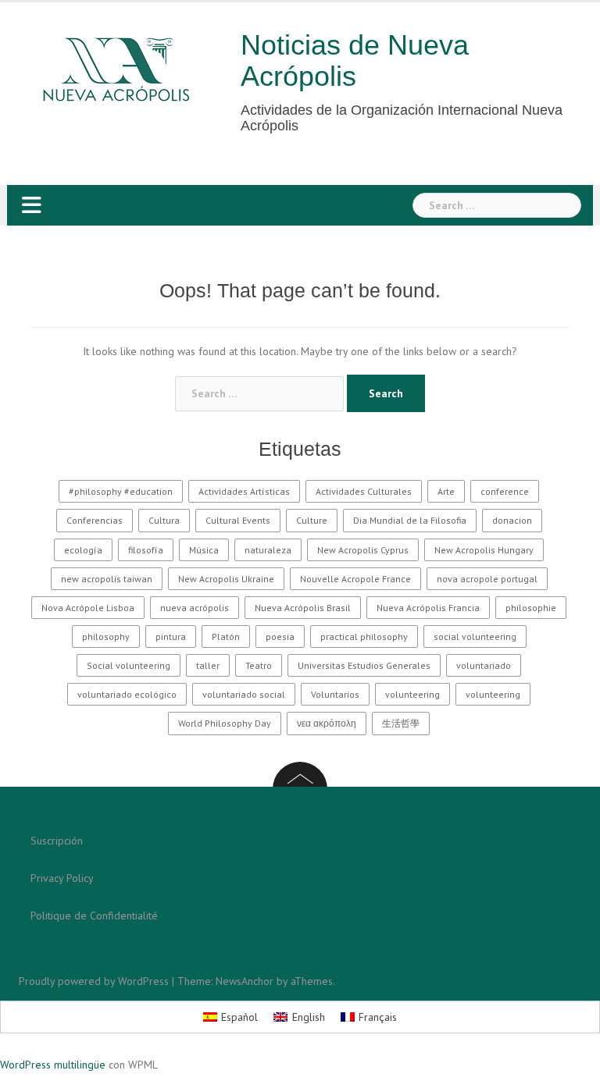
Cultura (164, 520)
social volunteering (475, 636)
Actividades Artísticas (244, 491)
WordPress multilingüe (52, 1065)
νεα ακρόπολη (326, 723)
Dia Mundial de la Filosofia (409, 520)
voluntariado (483, 665)
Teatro (258, 665)
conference (504, 491)
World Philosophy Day (224, 723)
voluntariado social (243, 694)
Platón (226, 636)
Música (204, 550)
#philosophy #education (121, 491)
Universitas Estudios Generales (364, 665)
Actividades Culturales (364, 491)
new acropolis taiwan (106, 579)
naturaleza (268, 550)
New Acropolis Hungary (484, 550)
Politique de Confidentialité (94, 915)
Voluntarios (335, 694)
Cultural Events (237, 520)
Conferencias (94, 520)
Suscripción (56, 841)
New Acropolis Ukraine (226, 579)
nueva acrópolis (194, 607)
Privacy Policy (62, 878)
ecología (83, 550)
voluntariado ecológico (127, 694)
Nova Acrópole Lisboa (87, 607)
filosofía (145, 550)
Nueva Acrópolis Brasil (303, 607)
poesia (280, 636)
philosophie (530, 607)
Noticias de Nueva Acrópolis (355, 60)
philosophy (106, 636)
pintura (170, 636)
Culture (311, 520)
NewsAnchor (244, 981)
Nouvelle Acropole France (355, 579)
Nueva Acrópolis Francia (428, 607)
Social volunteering (128, 665)
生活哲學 (401, 723)
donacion (512, 520)
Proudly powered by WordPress (94, 981)
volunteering (412, 694)
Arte (446, 491)
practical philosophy (364, 636)
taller (208, 665)
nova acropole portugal (487, 579)
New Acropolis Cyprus (363, 550)
